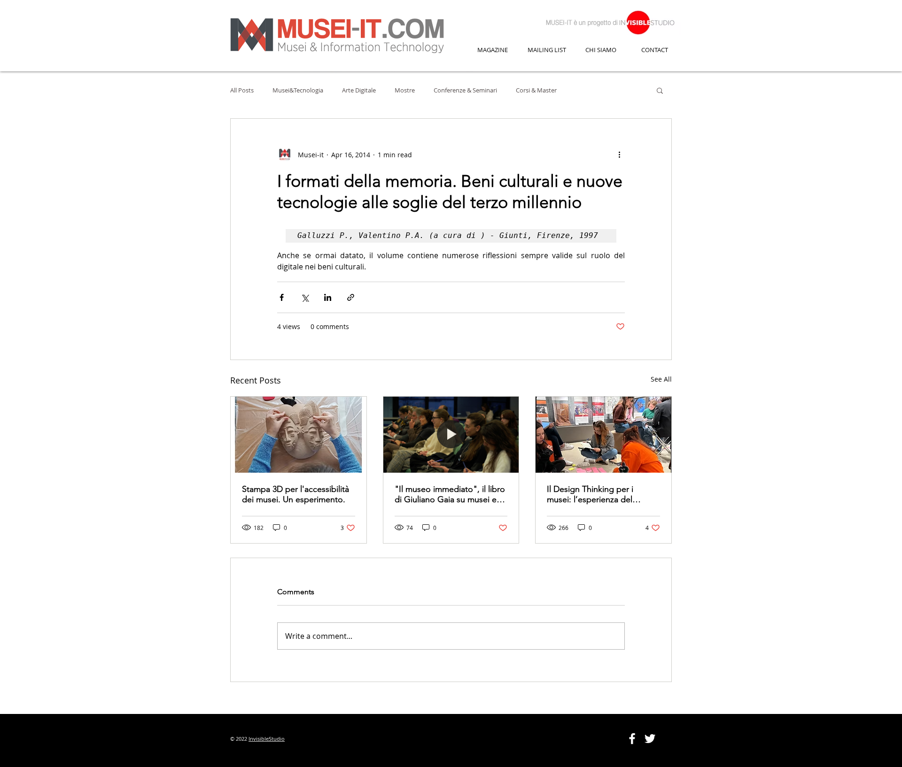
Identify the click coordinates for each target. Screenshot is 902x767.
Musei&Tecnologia (297, 90)
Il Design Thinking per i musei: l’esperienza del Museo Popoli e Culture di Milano (596, 494)
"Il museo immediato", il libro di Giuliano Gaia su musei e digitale (450, 494)
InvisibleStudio (267, 738)
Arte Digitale (359, 90)
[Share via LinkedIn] (327, 297)
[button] (659, 90)
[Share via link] (350, 297)
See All (661, 379)
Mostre (405, 90)
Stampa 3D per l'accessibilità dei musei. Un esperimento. (295, 494)
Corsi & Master (536, 90)
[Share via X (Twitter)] (304, 297)
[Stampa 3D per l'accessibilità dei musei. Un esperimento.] (298, 435)
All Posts (242, 90)
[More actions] (619, 154)
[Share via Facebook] (281, 297)
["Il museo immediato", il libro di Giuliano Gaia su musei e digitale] (451, 435)
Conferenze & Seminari (465, 90)
